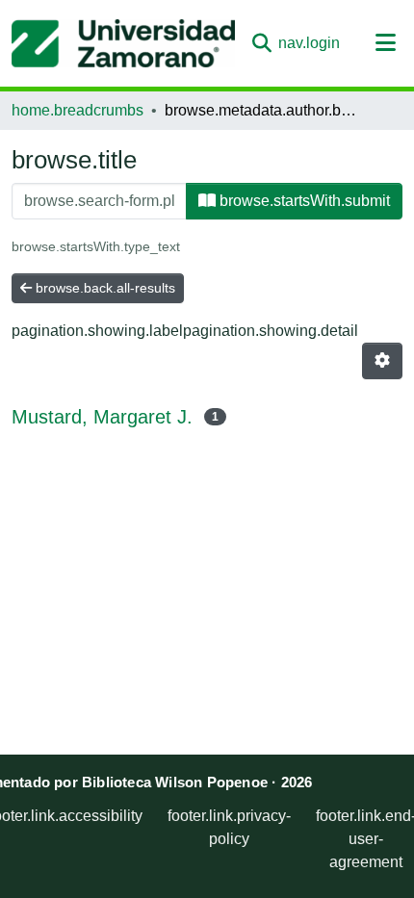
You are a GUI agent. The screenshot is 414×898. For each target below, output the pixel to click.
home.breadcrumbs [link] (77, 110)
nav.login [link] (309, 43)
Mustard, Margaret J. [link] (102, 416)
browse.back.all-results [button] (103, 287)
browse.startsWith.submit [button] (303, 200)
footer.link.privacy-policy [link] (229, 827)
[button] (123, 43)
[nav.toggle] (386, 43)
